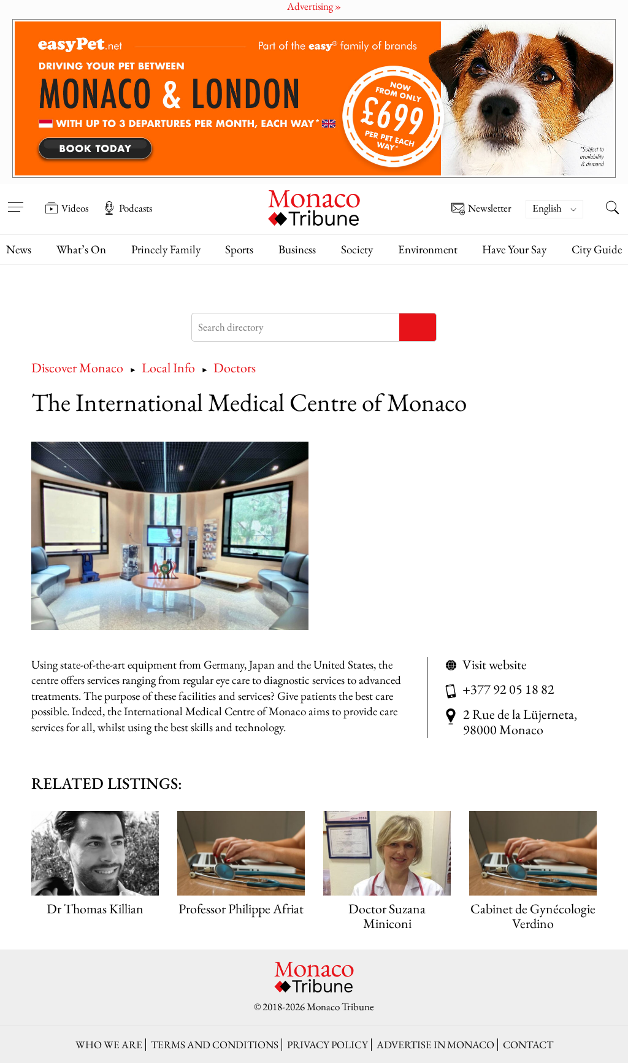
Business (297, 249)
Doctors (234, 368)
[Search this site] (612, 209)
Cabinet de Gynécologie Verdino (532, 916)
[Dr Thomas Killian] (94, 853)
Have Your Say (514, 249)
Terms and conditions (214, 1044)
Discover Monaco (77, 368)
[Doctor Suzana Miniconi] (386, 853)
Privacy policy (327, 1044)
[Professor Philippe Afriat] (240, 853)
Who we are (108, 1044)
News (18, 249)
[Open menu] (15, 199)
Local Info (168, 368)
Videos (74, 208)
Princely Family (166, 249)
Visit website (494, 665)
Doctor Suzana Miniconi (387, 916)
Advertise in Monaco (435, 1044)
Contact (528, 1044)
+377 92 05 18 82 (508, 689)
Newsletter (489, 208)
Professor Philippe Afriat (241, 909)
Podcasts (135, 208)
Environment (428, 249)
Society (357, 249)
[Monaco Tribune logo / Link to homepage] (314, 206)
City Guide (597, 249)
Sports (239, 249)
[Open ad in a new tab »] (314, 98)
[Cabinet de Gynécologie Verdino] (532, 853)
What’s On (81, 249)
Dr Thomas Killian (95, 909)
